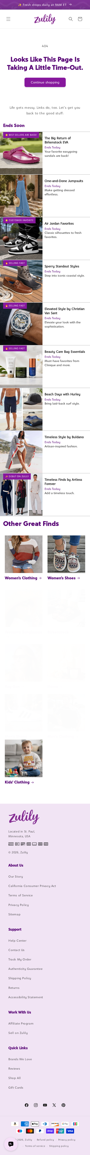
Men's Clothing (61, 736)
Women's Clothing (21, 578)
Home (53, 686)
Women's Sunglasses (23, 632)
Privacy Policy (18, 905)
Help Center (17, 940)
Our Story (15, 876)
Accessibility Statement (25, 997)
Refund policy (45, 1139)
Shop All (14, 1078)
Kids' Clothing (17, 782)
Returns (13, 987)
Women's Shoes (62, 578)
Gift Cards (15, 1087)
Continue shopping (45, 82)
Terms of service (35, 1146)
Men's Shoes (16, 736)
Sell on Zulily (18, 1033)
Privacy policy (67, 1139)
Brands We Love (20, 1059)
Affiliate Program (20, 1023)
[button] (8, 19)
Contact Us (16, 950)
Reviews (14, 1068)
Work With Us (19, 1012)
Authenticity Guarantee (25, 968)
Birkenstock (58, 632)
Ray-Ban (12, 686)
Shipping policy (59, 1146)
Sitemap (14, 914)
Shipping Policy (19, 978)
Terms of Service (20, 895)
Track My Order (19, 959)
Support (14, 929)
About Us (15, 865)
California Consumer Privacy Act (32, 886)
